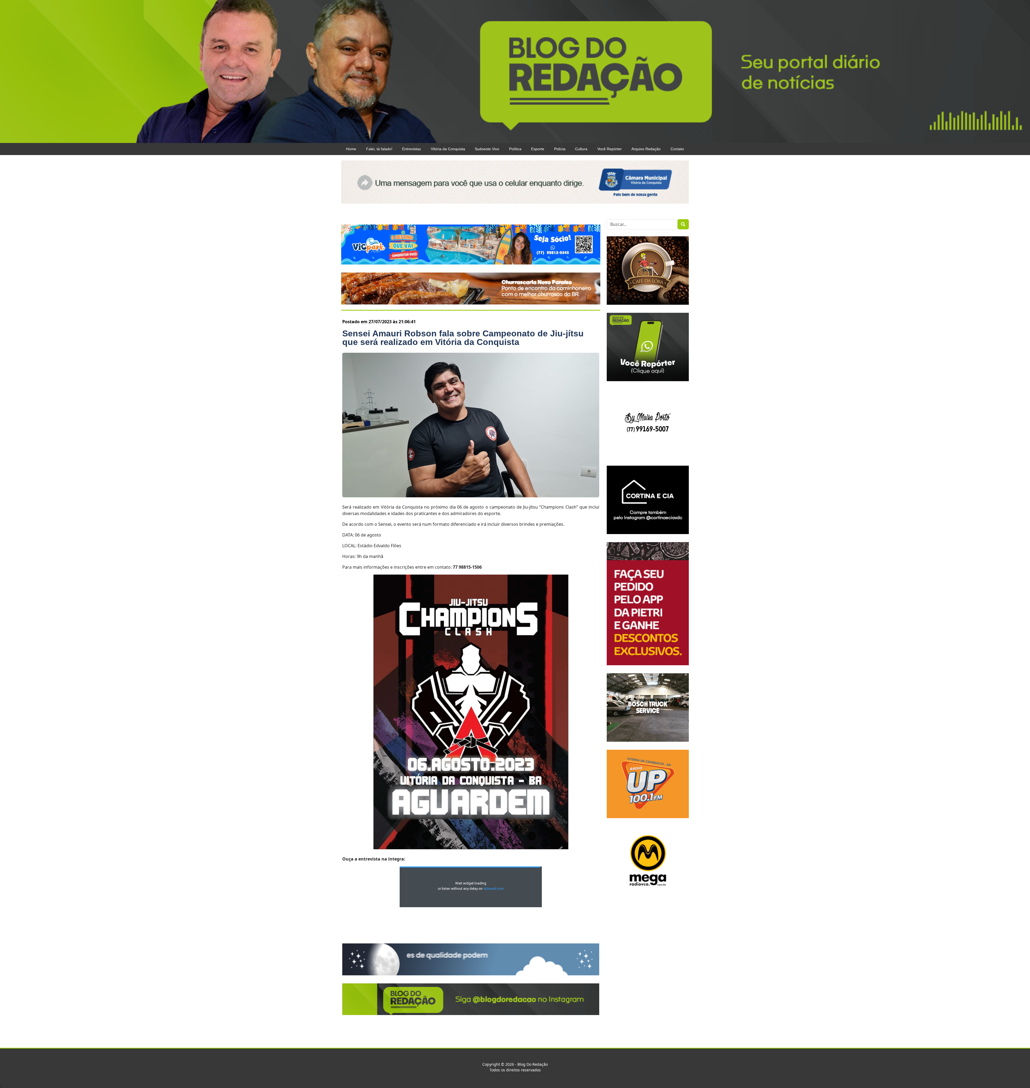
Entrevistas (411, 149)
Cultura (581, 149)
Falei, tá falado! (379, 149)
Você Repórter (609, 149)
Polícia (559, 149)
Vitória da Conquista (448, 149)
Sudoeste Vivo (487, 149)
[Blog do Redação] (515, 71)
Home (351, 149)
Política (515, 149)
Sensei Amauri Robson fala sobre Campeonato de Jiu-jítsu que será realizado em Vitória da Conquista (463, 338)
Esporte (537, 149)
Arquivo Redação (646, 149)
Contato (677, 149)
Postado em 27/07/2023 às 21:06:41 (379, 322)
